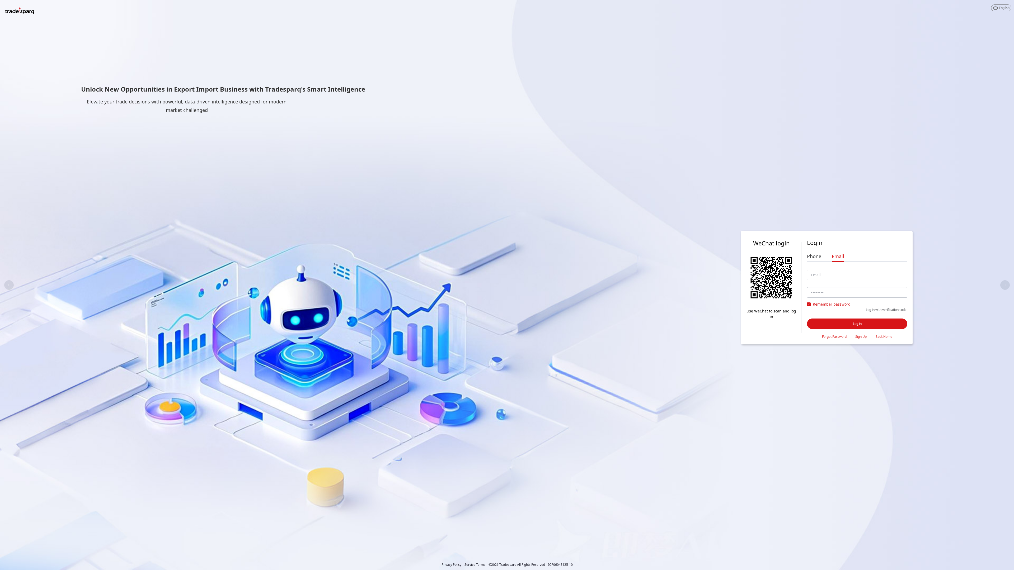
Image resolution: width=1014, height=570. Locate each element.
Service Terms (474, 565)
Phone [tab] (814, 256)
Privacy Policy (451, 565)
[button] (1001, 8)
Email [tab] (838, 256)
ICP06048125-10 (560, 565)
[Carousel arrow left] (9, 285)
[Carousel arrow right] (1005, 285)
